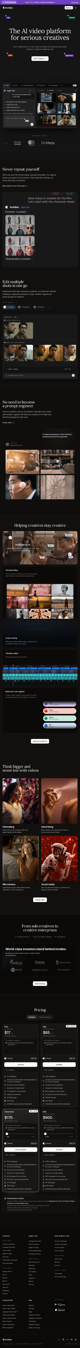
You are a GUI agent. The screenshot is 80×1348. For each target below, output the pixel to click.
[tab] (6, 85)
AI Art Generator (34, 1244)
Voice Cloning (59, 1251)
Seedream (32, 1268)
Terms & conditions (23, 1344)
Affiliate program (34, 1324)
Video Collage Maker (9, 1318)
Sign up (69, 8)
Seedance (5, 1290)
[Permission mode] (29, 90)
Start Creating (39, 58)
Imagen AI (32, 1278)
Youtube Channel (34, 1315)
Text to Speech (59, 1247)
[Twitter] (59, 1339)
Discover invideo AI (40, 741)
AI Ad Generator (7, 1263)
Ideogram (32, 1265)
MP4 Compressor (8, 1327)
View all (5, 1294)
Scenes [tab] (51, 90)
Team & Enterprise (45, 1017)
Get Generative (20, 1150)
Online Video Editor (8, 1305)
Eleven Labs (58, 1259)
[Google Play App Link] (66, 1304)
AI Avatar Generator (8, 1247)
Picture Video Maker (9, 1308)
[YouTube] (71, 1339)
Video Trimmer (7, 1321)
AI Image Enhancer (35, 1254)
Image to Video (7, 1253)
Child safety (37, 1344)
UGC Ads (5, 1257)
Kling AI (4, 1278)
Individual (32, 1017)
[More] (33, 90)
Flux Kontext (32, 1271)
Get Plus (21, 1065)
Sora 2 (4, 1274)
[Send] (32, 124)
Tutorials (31, 1308)
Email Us (31, 1305)
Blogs (30, 1312)
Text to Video (6, 1250)
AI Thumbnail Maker (35, 1251)
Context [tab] (41, 90)
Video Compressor (8, 1324)
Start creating (40, 984)
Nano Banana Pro (34, 1262)
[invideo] (7, 1339)
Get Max (59, 1065)
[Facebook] (76, 1339)
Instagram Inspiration (35, 1318)
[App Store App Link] (66, 1310)
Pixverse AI (6, 1284)
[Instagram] (67, 1339)
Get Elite (59, 1150)
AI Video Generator (8, 1244)
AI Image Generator (35, 1241)
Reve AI (31, 1281)
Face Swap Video (60, 1277)
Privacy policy (7, 1344)
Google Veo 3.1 (7, 1271)
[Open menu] (76, 8)
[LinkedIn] (63, 1339)
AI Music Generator (61, 1244)
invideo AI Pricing (34, 1327)
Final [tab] (60, 90)
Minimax (57, 1262)
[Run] (73, 375)
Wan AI (4, 1281)
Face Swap (58, 1273)
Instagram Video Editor (9, 1312)
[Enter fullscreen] (76, 90)
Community (32, 1321)
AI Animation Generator (10, 1260)
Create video (40, 900)
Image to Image (34, 1247)
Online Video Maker (8, 1315)
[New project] (61, 85)
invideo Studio (7, 1300)
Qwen (30, 1275)
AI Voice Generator (61, 1241)
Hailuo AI (5, 1287)
